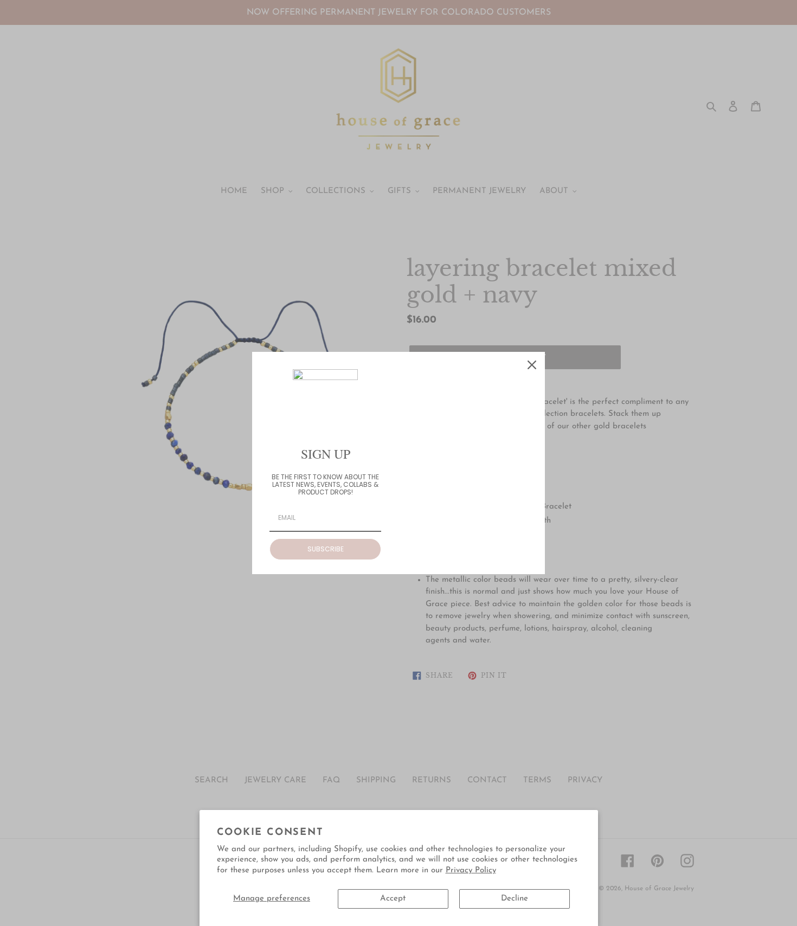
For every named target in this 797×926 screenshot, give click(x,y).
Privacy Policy (471, 870)
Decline (514, 899)
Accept (393, 899)
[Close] (532, 365)
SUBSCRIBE (325, 549)
